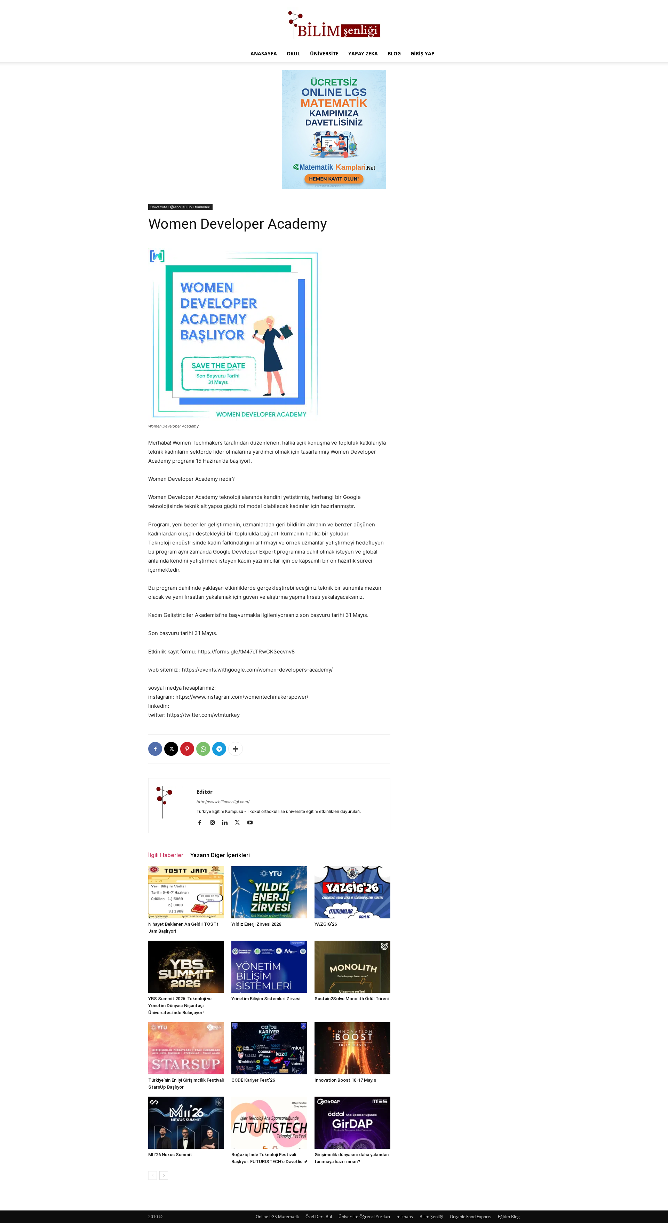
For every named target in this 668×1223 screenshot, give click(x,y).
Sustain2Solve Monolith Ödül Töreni (352, 998)
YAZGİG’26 (326, 924)
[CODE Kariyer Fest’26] (269, 1048)
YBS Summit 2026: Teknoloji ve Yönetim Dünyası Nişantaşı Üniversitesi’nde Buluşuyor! (180, 1005)
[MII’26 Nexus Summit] (186, 1123)
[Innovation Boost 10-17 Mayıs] (352, 1048)
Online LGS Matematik (277, 1217)
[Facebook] (155, 749)
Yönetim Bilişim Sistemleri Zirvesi (265, 998)
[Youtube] (252, 823)
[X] (171, 749)
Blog (394, 53)
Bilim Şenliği (431, 1217)
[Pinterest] (187, 749)
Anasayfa (263, 53)
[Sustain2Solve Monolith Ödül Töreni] (352, 967)
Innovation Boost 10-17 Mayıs (345, 1080)
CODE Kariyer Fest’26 (253, 1080)
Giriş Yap (423, 53)
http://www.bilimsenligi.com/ (223, 801)
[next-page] (163, 1175)
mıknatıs (405, 1217)
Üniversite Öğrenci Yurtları (364, 1217)
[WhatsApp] (203, 749)
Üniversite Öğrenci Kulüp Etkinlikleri (180, 206)
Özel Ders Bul (318, 1217)
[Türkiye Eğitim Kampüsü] (334, 23)
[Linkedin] (227, 823)
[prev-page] (152, 1175)
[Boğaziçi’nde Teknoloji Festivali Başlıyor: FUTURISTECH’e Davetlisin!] (269, 1123)
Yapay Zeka (363, 53)
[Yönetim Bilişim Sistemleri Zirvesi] (269, 967)
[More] (235, 749)
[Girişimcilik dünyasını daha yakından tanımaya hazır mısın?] (352, 1123)
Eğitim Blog (509, 1217)
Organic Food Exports (470, 1217)
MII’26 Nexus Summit (170, 1154)
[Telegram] (219, 749)
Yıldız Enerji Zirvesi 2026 (256, 924)
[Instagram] (215, 823)
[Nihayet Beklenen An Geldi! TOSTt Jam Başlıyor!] (186, 892)
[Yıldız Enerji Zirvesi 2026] (269, 892)
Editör (205, 791)
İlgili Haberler (165, 855)
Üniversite (324, 53)
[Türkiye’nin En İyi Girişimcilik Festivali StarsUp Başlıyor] (186, 1048)
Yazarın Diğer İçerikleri (220, 855)
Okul (293, 53)
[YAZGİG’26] (352, 892)
